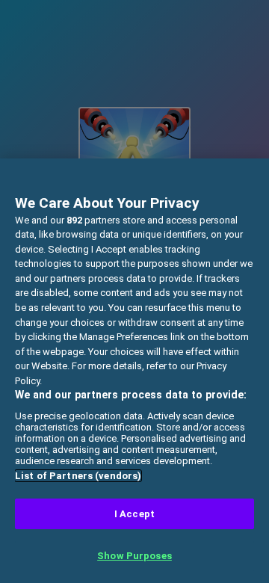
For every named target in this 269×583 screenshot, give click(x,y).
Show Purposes (134, 555)
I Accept (134, 513)
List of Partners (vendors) (78, 475)
